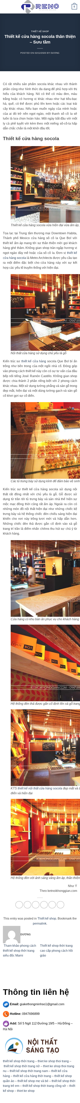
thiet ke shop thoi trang (53, 1061)
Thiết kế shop (40, 31)
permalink (39, 923)
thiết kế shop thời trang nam (29, 1071)
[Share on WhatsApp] (19, 905)
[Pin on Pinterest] (52, 905)
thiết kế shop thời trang (18, 1061)
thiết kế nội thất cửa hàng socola (40, 788)
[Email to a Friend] (44, 905)
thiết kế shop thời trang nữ (22, 1066)
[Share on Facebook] (27, 905)
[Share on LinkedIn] (60, 905)
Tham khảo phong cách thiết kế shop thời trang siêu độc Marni (19, 950)
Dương (55, 53)
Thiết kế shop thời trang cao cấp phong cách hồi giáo (56, 950)
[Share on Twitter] (35, 905)
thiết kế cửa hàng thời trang (32, 1076)
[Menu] (5, 6)
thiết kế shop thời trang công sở (44, 1085)
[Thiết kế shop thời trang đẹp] (40, 6)
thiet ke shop (26, 1090)
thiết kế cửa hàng (33, 361)
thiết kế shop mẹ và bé (32, 1081)
